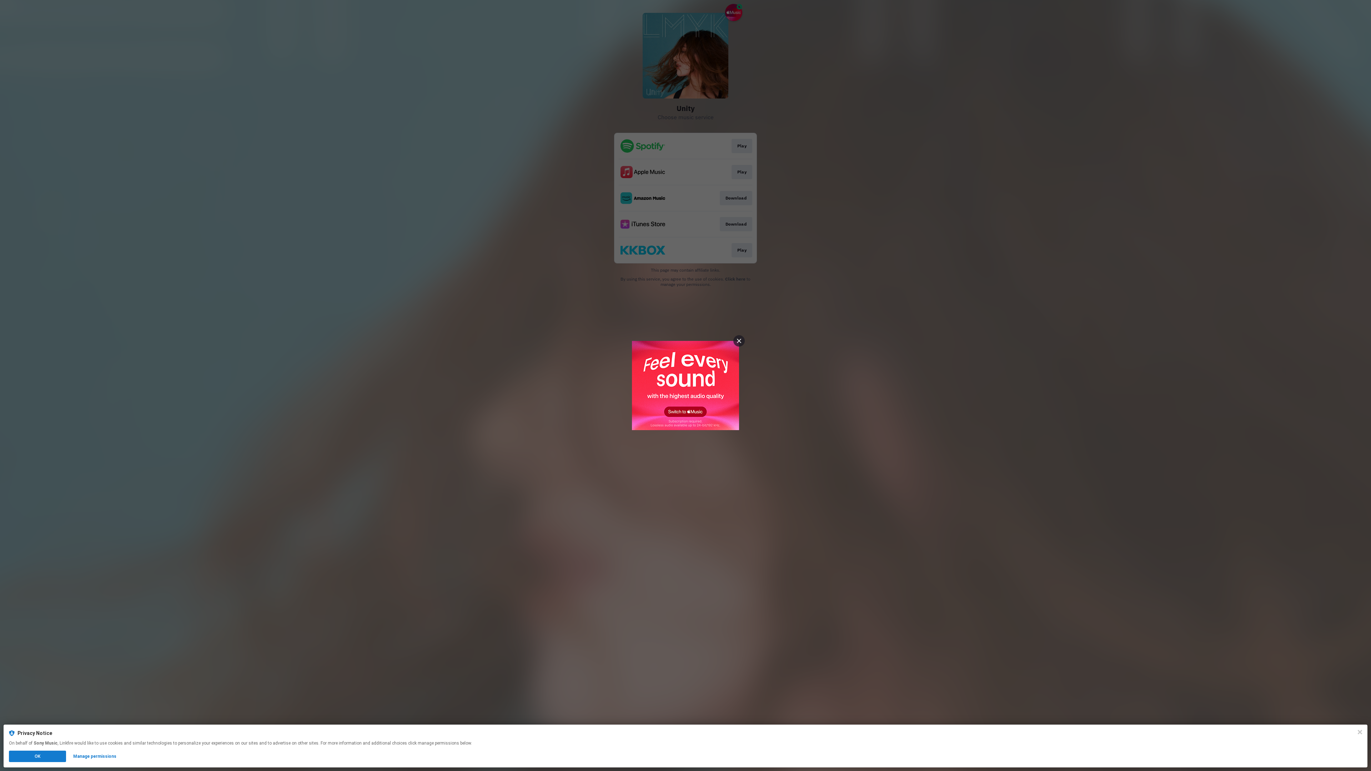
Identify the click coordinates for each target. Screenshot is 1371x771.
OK (37, 756)
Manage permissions (94, 756)
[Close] (1360, 732)
